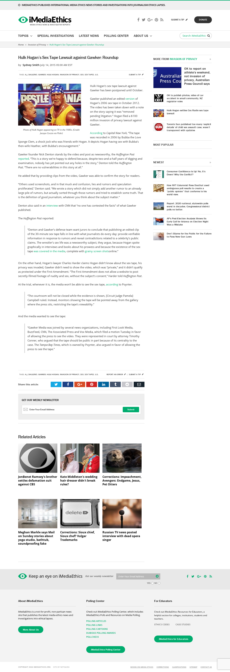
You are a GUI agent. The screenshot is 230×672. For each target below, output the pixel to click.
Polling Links (94, 625)
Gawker (42, 74)
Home (21, 44)
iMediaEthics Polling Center (105, 649)
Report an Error (115, 374)
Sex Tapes (89, 74)
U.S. (96, 74)
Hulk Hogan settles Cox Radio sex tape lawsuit (187, 112)
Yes (149, 583)
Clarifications (179, 667)
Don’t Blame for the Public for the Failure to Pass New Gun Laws (189, 235)
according (112, 284)
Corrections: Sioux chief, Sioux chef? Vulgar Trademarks (77, 536)
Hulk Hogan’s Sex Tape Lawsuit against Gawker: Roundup (76, 44)
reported (23, 158)
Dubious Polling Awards (101, 632)
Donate (203, 19)
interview (52, 205)
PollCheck (92, 636)
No (155, 583)
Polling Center (116, 36)
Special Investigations (55, 36)
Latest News (89, 36)
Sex (82, 74)
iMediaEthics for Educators (173, 639)
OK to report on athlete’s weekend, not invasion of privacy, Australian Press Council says (197, 76)
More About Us (31, 629)
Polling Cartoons (97, 629)
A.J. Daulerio (31, 74)
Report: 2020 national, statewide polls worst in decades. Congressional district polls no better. (188, 206)
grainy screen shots (97, 251)
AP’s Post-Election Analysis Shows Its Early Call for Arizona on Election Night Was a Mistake (187, 221)
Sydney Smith (31, 65)
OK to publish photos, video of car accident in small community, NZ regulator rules (185, 98)
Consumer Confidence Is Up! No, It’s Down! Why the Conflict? (186, 173)
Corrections (163, 667)
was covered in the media (49, 251)
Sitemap (193, 667)
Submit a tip (135, 74)
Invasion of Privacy (37, 44)
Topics (23, 36)
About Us (141, 36)
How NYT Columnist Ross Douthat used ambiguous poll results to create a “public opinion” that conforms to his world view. (188, 190)
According (96, 133)
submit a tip (178, 19)
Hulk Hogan (53, 74)
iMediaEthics (45, 20)
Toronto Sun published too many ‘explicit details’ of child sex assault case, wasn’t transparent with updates (189, 127)
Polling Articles (96, 621)
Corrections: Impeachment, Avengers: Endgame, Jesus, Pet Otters (122, 480)
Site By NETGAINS (61, 667)
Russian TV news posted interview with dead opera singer (121, 536)
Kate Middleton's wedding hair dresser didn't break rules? (78, 480)
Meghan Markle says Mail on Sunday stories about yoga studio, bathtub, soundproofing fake (36, 538)
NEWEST (158, 162)
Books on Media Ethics (141, 667)
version (130, 98)
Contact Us (206, 667)
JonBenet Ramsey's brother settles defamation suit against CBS (37, 480)
